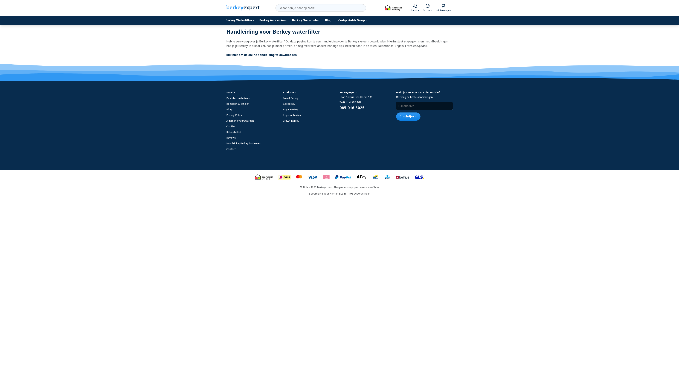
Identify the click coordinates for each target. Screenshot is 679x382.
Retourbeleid (233, 132)
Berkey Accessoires (272, 20)
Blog (328, 20)
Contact (231, 149)
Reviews (231, 137)
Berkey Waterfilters (240, 20)
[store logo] (243, 7)
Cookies (231, 126)
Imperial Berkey (292, 115)
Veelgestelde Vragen (352, 20)
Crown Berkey (291, 120)
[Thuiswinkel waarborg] (393, 8)
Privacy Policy (234, 115)
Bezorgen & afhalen (237, 103)
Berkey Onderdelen (306, 20)
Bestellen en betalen (238, 98)
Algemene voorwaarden (240, 120)
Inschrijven (408, 116)
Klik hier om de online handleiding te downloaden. (261, 55)
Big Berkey (289, 103)
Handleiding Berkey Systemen (243, 143)
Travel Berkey (290, 98)
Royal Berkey (290, 109)
